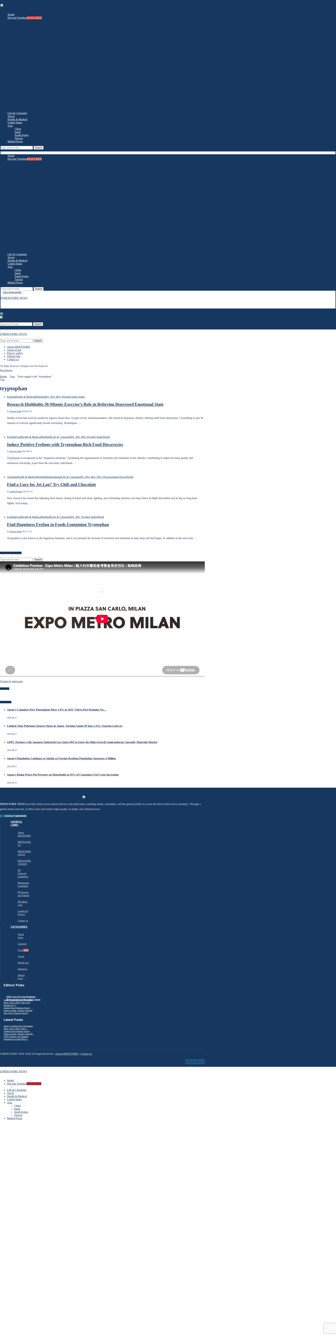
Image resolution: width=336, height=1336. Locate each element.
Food (23, 950)
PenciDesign (6, 370)
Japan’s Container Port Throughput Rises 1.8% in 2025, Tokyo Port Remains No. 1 (18, 1003)
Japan (18, 131)
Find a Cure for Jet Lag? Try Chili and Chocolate (51, 484)
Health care (23, 962)
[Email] (5, 303)
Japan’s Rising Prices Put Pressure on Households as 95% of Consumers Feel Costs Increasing (63, 774)
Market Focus (15, 141)
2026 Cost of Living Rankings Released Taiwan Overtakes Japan (23, 998)
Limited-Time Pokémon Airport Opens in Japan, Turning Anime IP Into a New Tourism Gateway (65, 725)
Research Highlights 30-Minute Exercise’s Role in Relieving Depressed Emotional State (85, 404)
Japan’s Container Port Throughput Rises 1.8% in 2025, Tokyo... (18, 1027)
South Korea (22, 135)
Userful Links (16, 823)
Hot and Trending (25, 17)
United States (15, 122)
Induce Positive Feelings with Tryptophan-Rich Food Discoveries (65, 444)
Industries (22, 969)
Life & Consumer (17, 113)
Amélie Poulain (15, 491)
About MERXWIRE (18, 346)
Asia (10, 125)
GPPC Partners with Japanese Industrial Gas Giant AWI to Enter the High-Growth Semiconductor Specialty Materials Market (82, 742)
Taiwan (19, 138)
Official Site (13, 356)
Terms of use (14, 349)
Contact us (13, 359)
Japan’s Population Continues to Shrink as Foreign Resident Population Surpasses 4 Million (61, 758)
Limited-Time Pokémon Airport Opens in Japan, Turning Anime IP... (19, 1032)
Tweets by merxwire (11, 681)
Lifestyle (22, 944)
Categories (19, 926)
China (18, 128)
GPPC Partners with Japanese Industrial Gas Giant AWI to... (16, 1037)
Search (38, 147)
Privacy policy (15, 353)
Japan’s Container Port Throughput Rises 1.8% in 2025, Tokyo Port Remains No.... (56, 709)
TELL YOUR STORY (12, 292)
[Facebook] (2, 303)
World (11, 14)
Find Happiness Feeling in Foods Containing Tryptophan (58, 524)
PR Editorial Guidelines (23, 873)
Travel (11, 116)
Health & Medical (17, 119)
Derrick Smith (15, 411)
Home (3, 376)
